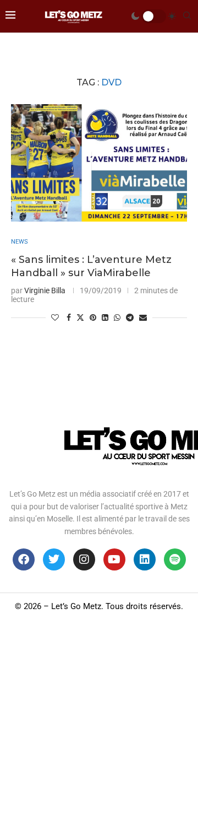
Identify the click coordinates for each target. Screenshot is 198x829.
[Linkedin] (145, 559)
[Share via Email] (143, 317)
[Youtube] (114, 559)
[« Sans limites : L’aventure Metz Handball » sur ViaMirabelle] (99, 163)
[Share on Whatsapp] (117, 317)
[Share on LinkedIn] (105, 317)
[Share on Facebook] (69, 317)
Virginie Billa (44, 290)
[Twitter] (54, 559)
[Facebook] (24, 559)
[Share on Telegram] (130, 317)
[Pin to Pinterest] (93, 317)
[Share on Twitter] (80, 317)
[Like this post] (55, 317)
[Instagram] (84, 559)
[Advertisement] (99, 724)
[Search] (187, 16)
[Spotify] (175, 559)
